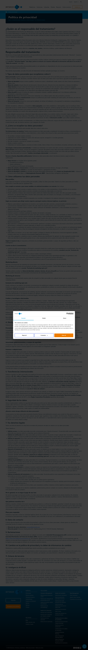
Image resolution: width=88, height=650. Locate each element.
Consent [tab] (23, 318)
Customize (43, 335)
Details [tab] (44, 318)
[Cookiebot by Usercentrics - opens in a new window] (67, 314)
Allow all (64, 335)
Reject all (24, 335)
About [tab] (64, 318)
